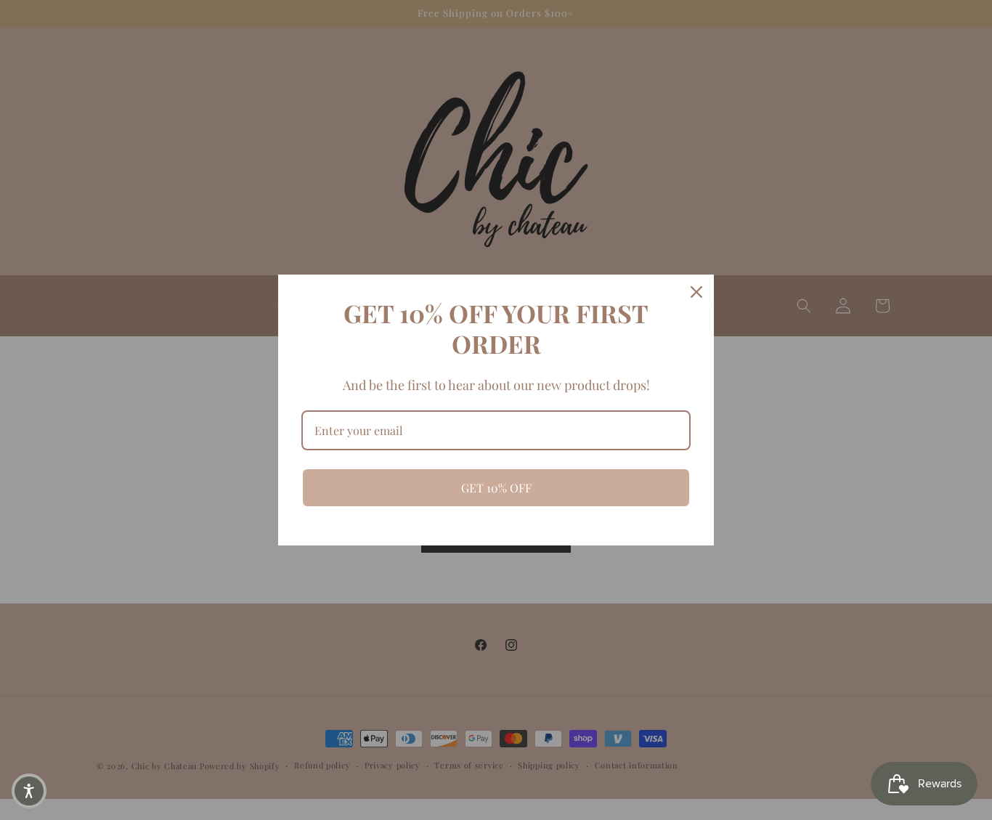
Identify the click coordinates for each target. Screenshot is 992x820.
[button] (29, 791)
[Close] (696, 292)
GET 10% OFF (496, 487)
